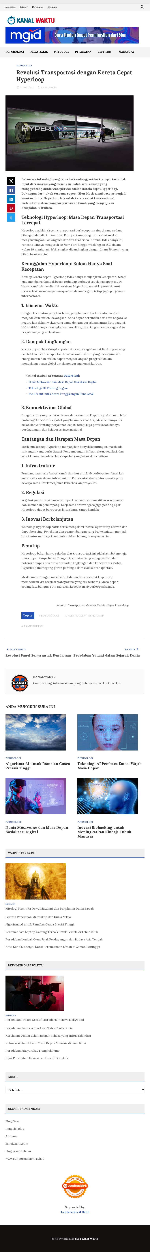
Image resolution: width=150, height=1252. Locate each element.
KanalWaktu (49, 87)
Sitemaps (52, 6)
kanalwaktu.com (16, 1143)
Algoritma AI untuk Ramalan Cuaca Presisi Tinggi (37, 765)
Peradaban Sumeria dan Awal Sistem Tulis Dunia (39, 1028)
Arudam (11, 1136)
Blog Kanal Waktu (86, 1238)
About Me (10, 6)
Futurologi (14, 51)
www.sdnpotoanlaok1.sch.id (24, 1158)
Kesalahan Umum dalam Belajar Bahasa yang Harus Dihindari (48, 1035)
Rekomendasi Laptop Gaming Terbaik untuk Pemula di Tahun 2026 (51, 932)
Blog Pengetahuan (18, 1151)
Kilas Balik (39, 51)
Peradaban (83, 51)
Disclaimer (37, 6)
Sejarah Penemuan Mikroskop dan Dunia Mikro (38, 917)
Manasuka (126, 51)
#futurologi (49, 615)
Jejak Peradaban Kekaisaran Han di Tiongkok (36, 1058)
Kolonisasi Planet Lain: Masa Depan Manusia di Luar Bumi (45, 1043)
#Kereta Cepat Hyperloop (84, 615)
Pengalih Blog (14, 1128)
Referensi (105, 51)
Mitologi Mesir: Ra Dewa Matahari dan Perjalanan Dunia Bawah (49, 908)
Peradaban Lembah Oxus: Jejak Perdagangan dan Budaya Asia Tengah (54, 939)
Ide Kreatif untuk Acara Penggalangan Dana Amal (61, 394)
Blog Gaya (12, 1121)
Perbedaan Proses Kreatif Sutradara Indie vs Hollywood (44, 1019)
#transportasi (32, 626)
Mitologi (61, 51)
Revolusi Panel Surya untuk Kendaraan (38, 655)
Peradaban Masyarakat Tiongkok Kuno (32, 1050)
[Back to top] (140, 1242)
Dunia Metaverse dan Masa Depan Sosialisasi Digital (62, 382)
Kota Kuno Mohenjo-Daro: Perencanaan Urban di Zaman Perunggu (52, 947)
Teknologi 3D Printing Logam (48, 388)
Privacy (24, 6)
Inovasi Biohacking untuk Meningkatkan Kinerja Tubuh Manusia (104, 831)
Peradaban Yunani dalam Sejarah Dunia (107, 655)
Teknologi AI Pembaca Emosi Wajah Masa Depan (109, 765)
